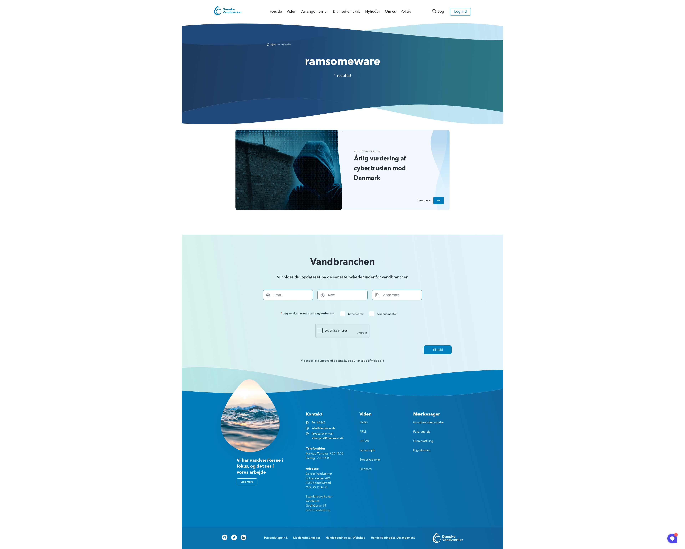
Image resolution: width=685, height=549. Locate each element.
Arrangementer (384, 314)
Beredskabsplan (369, 459)
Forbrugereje (421, 431)
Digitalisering (421, 450)
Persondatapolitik (276, 538)
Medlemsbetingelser (306, 538)
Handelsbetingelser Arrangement (393, 538)
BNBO (363, 422)
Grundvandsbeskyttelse (428, 422)
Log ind (460, 11)
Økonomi (365, 469)
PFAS (362, 431)
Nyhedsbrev (353, 314)
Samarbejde (367, 450)
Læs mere (247, 482)
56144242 (318, 423)
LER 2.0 (364, 441)
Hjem (273, 44)
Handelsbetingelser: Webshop (345, 538)
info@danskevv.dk (323, 428)
